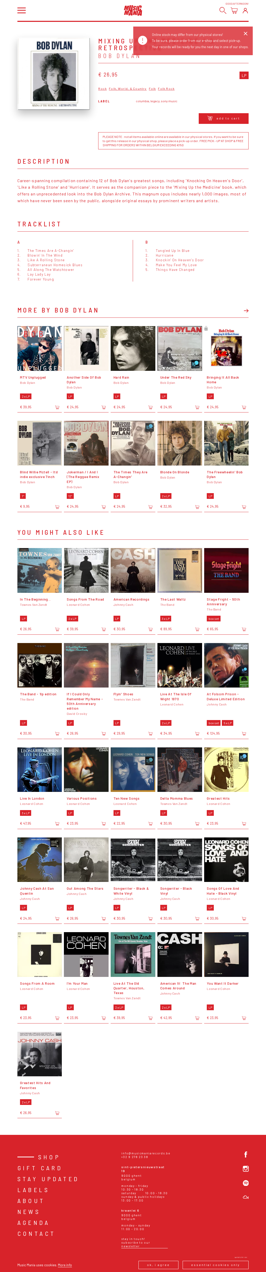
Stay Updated (48, 1178)
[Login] (245, 10)
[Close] (245, 33)
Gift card (40, 1168)
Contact (36, 1233)
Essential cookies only (215, 1265)
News (29, 1211)
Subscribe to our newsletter (135, 1244)
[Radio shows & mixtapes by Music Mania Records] (246, 1197)
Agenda (33, 1222)
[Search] (223, 10)
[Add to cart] (57, 407)
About (31, 1200)
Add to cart (228, 118)
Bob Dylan (120, 56)
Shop (49, 1157)
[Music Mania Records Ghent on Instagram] (246, 1169)
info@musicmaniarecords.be (145, 1153)
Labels (33, 1189)
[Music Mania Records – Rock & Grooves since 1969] (133, 10)
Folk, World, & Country (128, 88)
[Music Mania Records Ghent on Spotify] (246, 1183)
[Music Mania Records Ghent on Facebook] (246, 1154)
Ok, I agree (158, 1265)
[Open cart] (234, 10)
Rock (102, 88)
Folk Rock (166, 88)
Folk (152, 88)
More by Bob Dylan (58, 310)
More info (65, 1265)
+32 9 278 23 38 (134, 1157)
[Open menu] (21, 10)
